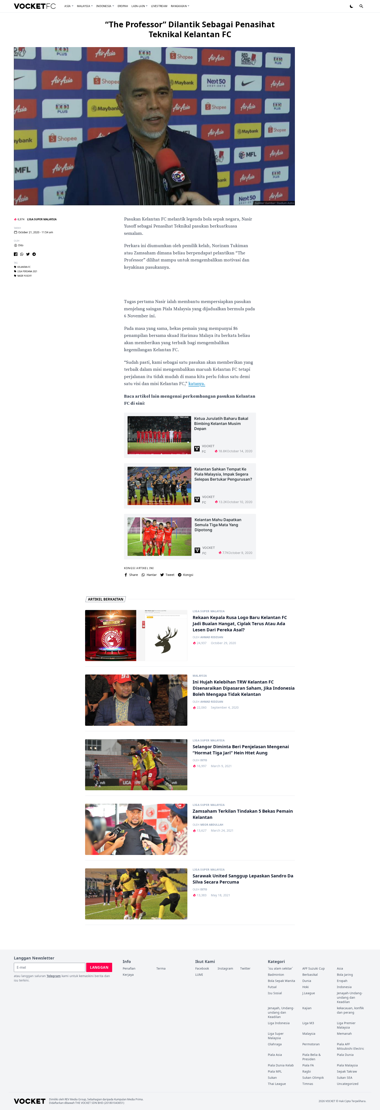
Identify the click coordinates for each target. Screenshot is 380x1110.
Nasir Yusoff (24, 276)
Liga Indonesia (279, 1023)
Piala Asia (275, 1055)
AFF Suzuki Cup (313, 968)
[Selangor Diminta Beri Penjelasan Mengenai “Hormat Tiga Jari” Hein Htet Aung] (136, 764)
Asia (67, 6)
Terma (161, 968)
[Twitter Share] (28, 254)
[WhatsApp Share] (22, 254)
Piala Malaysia (347, 1065)
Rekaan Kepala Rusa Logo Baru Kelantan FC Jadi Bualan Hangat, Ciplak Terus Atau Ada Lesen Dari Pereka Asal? (240, 623)
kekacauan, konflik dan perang (350, 1010)
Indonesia (103, 6)
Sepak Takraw (347, 1071)
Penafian (129, 968)
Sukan (272, 1077)
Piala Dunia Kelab (281, 1065)
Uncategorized (347, 1084)
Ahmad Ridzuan (211, 637)
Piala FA (308, 1065)
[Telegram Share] (34, 254)
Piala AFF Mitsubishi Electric (350, 1046)
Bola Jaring (345, 974)
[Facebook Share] (15, 254)
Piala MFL (275, 1071)
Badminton (276, 974)
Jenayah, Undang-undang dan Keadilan (281, 1012)
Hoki (305, 987)
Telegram (54, 976)
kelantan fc (24, 267)
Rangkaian (179, 6)
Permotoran (311, 1044)
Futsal (272, 987)
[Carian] (361, 6)
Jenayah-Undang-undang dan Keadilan (350, 997)
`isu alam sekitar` (280, 968)
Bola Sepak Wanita (281, 981)
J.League (308, 993)
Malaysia (83, 6)
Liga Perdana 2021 (27, 271)
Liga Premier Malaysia (346, 1025)
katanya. (196, 384)
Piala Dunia (345, 1055)
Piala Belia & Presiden (311, 1057)
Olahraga (275, 1044)
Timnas (307, 1084)
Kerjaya (128, 974)
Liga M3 (308, 1023)
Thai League (277, 1084)
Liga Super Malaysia (42, 219)
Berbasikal (310, 974)
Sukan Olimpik (313, 1077)
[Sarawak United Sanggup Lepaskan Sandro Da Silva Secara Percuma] (136, 894)
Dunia (306, 981)
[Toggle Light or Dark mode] (351, 6)
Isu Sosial (275, 993)
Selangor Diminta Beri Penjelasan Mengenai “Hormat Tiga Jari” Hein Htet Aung (241, 750)
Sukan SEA (344, 1077)
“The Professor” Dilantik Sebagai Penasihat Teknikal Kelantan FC (190, 29)
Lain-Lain (138, 6)
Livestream (159, 6)
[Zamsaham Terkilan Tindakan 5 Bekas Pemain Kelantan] (136, 829)
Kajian (307, 1008)
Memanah (344, 1033)
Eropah (123, 6)
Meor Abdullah (211, 824)
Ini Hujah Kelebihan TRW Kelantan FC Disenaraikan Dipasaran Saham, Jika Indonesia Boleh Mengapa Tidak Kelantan (244, 688)
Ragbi (306, 1071)
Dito (20, 245)
